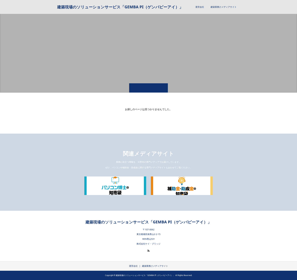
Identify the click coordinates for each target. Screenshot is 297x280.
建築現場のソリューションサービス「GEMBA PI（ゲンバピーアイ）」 (120, 6)
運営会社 (199, 6)
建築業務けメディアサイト (224, 6)
